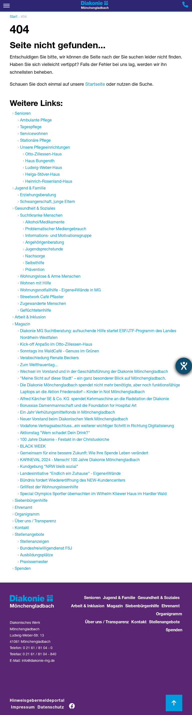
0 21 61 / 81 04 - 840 (39, 654)
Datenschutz (51, 708)
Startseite (95, 84)
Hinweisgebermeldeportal (37, 701)
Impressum (23, 708)
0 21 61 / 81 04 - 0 (37, 648)
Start (13, 17)
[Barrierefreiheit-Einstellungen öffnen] (184, 366)
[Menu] (6, 5)
